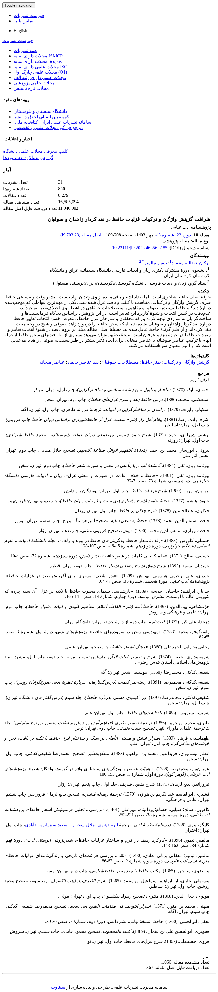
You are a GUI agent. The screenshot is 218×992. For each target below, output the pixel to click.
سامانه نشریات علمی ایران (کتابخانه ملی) (52, 122)
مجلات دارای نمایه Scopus (38, 61)
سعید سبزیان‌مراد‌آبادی (46, 824)
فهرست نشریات (29, 15)
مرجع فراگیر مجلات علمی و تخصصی (48, 127)
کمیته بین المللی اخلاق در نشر (41, 116)
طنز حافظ (151, 362)
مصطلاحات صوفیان (120, 362)
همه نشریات (25, 50)
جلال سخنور (83, 824)
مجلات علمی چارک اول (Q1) (40, 72)
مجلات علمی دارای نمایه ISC (40, 66)
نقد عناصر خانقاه (83, 362)
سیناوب (58, 987)
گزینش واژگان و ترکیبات (186, 362)
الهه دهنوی (108, 824)
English (20, 30)
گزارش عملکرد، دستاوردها (28, 157)
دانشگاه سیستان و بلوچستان (40, 111)
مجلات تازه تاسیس (31, 88)
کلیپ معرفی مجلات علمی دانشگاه (35, 151)
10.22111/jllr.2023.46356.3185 (139, 247)
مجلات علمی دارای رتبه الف (40, 77)
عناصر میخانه (52, 362)
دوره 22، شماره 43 (173, 235)
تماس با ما (23, 20)
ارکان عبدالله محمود (190, 262)
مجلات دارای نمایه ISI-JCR (38, 55)
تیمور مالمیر (154, 262)
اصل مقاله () (81, 235)
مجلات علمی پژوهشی (34, 82)
